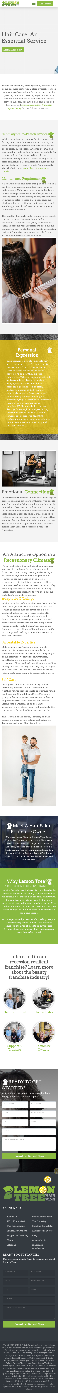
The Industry (39, 1221)
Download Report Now (29, 1156)
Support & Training (17, 1235)
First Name (9, 1104)
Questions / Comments (14, 1139)
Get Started (45, 3)
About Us (12, 1216)
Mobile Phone (37, 1112)
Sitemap (11, 1245)
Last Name (36, 1104)
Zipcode (7, 1130)
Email (6, 1112)
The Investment (16, 1226)
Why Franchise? (16, 1221)
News (10, 1240)
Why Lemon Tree (42, 1216)
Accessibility (39, 1240)
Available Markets (42, 1230)
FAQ (34, 1235)
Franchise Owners (17, 1230)
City (6, 1121)
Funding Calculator (43, 1226)
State (33, 1121)
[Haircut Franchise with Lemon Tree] (33, 4)
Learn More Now (12, 50)
